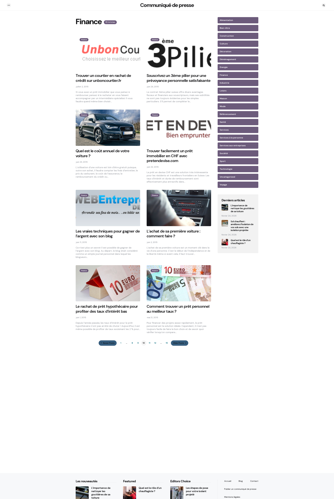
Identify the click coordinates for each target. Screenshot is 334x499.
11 (149, 343)
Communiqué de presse (167, 5)
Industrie (224, 82)
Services (224, 129)
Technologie (226, 169)
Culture (224, 43)
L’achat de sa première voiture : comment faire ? (173, 234)
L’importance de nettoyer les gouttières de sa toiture (242, 208)
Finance (84, 40)
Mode (223, 106)
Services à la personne (231, 137)
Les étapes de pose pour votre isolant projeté (197, 491)
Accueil (227, 481)
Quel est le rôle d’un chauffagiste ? (240, 242)
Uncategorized (227, 176)
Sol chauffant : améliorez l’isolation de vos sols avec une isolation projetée (242, 226)
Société (224, 153)
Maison (223, 98)
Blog (241, 481)
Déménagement (228, 59)
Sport (223, 161)
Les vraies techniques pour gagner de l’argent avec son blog (108, 234)
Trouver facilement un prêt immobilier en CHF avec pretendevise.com (170, 155)
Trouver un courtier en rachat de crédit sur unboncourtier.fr (103, 78)
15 (167, 343)
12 (155, 343)
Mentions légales (232, 497)
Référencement (228, 114)
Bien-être (225, 28)
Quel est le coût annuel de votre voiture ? (102, 153)
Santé (223, 122)
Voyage (223, 184)
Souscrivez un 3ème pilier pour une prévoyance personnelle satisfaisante (178, 78)
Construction (227, 35)
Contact (254, 481)
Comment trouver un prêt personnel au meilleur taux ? (178, 309)
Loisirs (223, 90)
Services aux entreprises (233, 145)
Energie (224, 67)
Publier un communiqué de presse (240, 489)
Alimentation (226, 20)
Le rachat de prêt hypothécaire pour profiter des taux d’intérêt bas (107, 309)
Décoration (225, 51)
